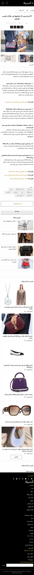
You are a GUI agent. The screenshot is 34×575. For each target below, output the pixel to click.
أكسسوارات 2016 (19, 189)
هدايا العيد (16, 192)
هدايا (22, 192)
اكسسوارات (29, 189)
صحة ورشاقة (30, 495)
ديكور (32, 527)
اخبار (32, 518)
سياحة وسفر (30, 521)
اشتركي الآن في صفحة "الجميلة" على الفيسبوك (16, 102)
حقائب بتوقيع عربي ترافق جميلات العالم (18, 171)
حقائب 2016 (29, 192)
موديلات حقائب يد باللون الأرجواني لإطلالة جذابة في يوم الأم (18, 394)
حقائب (11, 189)
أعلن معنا (31, 548)
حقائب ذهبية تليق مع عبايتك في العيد (19, 179)
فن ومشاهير (30, 504)
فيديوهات (30, 530)
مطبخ (32, 501)
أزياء (27, 10)
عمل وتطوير (30, 524)
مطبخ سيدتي (30, 557)
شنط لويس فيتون (20, 195)
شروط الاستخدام (29, 545)
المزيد (16, 457)
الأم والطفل (30, 507)
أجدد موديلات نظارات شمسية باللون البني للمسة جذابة (18, 422)
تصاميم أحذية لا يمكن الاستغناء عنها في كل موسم (16, 175)
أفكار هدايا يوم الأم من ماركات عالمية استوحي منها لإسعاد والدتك (18, 308)
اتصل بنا (31, 542)
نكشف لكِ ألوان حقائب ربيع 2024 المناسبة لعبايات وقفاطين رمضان (17, 337)
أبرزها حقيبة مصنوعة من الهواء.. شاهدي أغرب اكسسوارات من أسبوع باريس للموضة (17, 450)
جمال (32, 492)
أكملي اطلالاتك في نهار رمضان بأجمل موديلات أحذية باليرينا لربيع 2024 (18, 366)
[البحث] (7, 3)
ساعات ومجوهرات (28, 515)
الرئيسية (32, 10)
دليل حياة (31, 498)
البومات (31, 533)
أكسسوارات (21, 10)
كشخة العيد (29, 195)
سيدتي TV (30, 560)
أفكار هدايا (8, 192)
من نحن (31, 539)
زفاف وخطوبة (30, 510)
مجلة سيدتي (30, 554)
